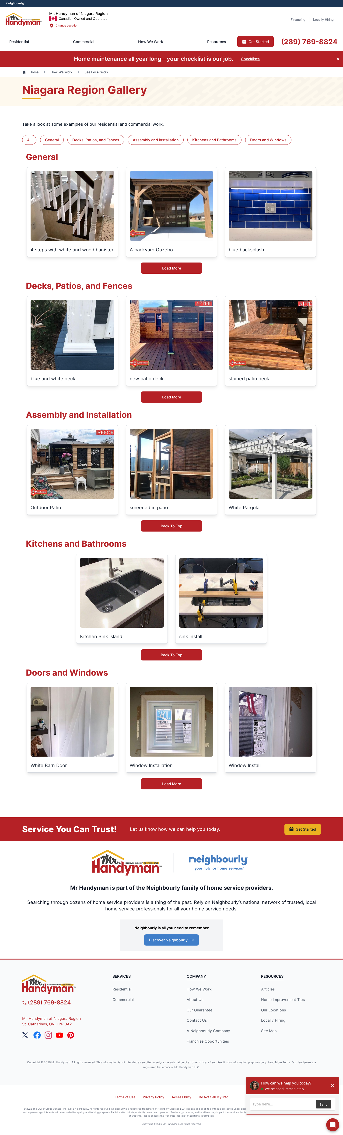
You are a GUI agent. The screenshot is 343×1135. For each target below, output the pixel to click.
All (29, 140)
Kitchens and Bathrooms (214, 140)
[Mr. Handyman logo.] (127, 863)
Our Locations (273, 1010)
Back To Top (171, 526)
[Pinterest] (70, 1035)
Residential (122, 989)
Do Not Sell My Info (213, 1097)
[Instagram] (48, 1035)
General (52, 140)
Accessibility (181, 1097)
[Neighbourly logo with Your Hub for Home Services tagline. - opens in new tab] (218, 863)
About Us (195, 999)
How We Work (199, 989)
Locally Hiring (273, 1020)
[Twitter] (26, 1035)
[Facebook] (37, 1035)
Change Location (67, 25)
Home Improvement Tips (283, 999)
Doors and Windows (268, 140)
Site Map (269, 1030)
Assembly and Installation (156, 140)
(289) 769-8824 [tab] (309, 41)
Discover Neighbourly (168, 940)
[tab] (83, 41)
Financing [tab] (298, 19)
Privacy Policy (153, 1097)
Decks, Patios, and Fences (95, 140)
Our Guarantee (199, 1010)
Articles (268, 989)
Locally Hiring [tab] (323, 19)
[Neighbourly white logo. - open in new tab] (15, 4)
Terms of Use (125, 1097)
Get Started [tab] (258, 41)
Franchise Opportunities (208, 1041)
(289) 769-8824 (49, 1002)
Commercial (123, 999)
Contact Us (197, 1020)
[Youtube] (59, 1035)
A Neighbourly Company (208, 1030)
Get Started (306, 829)
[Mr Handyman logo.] (24, 19)
